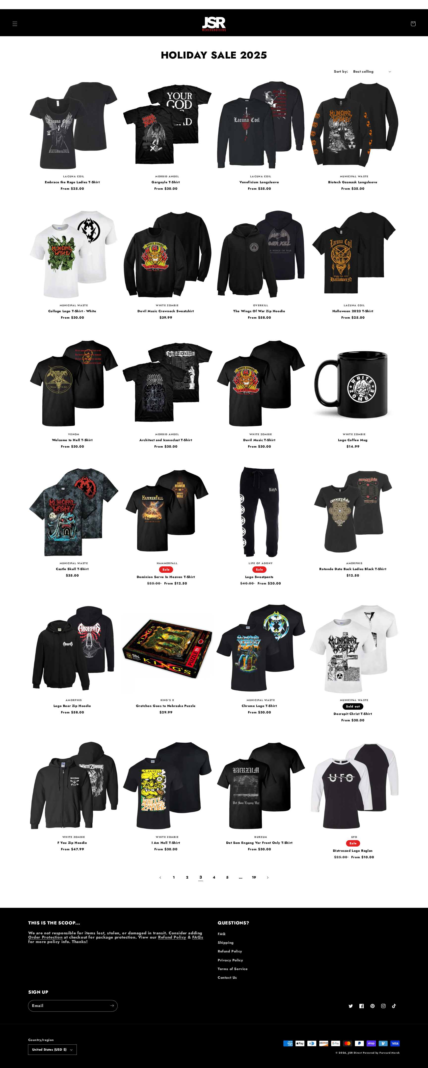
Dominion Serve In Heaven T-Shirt (166, 577)
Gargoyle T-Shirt (166, 182)
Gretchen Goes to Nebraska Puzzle (166, 706)
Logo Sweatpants (259, 577)
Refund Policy (172, 937)
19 (254, 877)
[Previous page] (160, 877)
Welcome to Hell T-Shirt (72, 440)
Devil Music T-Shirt (259, 440)
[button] (14, 23)
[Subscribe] (112, 1005)
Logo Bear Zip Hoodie (72, 706)
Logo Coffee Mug (353, 440)
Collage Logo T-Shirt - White (72, 311)
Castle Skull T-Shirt (72, 569)
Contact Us (227, 977)
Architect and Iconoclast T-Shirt (165, 440)
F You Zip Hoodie (72, 843)
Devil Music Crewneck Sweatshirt (165, 311)
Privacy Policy (230, 960)
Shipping (226, 942)
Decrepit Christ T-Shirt (353, 714)
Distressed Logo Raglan (353, 851)
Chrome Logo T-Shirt (259, 706)
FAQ (222, 933)
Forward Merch (389, 1053)
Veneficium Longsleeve (259, 182)
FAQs (197, 937)
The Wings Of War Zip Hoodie (259, 311)
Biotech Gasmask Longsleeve (352, 182)
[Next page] (267, 877)
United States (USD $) (49, 1049)
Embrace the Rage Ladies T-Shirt (72, 182)
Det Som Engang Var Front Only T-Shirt (259, 843)
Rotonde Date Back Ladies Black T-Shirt (352, 569)
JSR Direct (355, 1053)
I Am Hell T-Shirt (166, 843)
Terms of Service (233, 968)
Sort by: (341, 71)
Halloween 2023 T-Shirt (352, 311)
